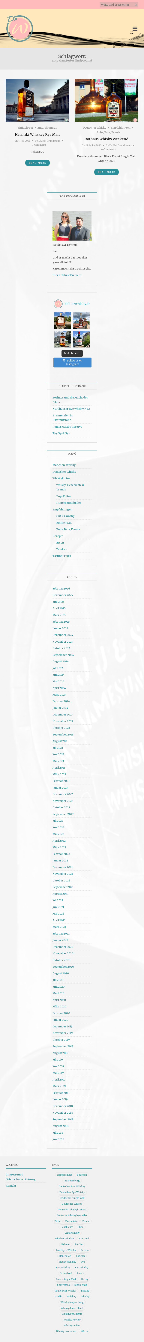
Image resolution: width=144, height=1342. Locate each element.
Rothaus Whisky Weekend (106, 139)
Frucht (86, 1221)
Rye (83, 1261)
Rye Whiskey (63, 1267)
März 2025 (59, 615)
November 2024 (62, 641)
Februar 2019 (60, 1093)
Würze (84, 1331)
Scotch (80, 1273)
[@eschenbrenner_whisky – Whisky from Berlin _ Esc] (62, 339)
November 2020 (62, 953)
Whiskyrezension (66, 1331)
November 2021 (62, 873)
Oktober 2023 (61, 728)
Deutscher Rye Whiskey (72, 1186)
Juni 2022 (58, 827)
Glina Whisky (72, 1232)
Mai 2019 (58, 1073)
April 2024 (59, 688)
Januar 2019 (60, 1099)
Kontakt (11, 1185)
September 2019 (62, 1046)
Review (85, 1250)
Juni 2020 (58, 986)
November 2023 (62, 721)
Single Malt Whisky (65, 1290)
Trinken (61, 549)
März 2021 (59, 927)
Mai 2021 (58, 913)
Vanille (58, 1296)
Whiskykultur (61, 478)
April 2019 (58, 1079)
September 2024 (63, 655)
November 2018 (62, 1112)
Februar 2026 (61, 588)
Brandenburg (72, 1180)
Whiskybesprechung (72, 1302)
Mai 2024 (58, 681)
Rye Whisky (81, 1267)
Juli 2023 (57, 748)
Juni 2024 (58, 674)
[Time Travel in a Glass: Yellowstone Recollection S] (81, 320)
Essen (60, 542)
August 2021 (60, 893)
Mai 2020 (58, 993)
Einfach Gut (25, 127)
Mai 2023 (58, 761)
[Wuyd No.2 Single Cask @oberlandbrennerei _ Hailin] (62, 320)
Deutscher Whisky (94, 127)
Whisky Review (72, 1319)
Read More (37, 162)
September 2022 (63, 814)
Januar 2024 (60, 708)
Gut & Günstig (65, 516)
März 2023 (59, 774)
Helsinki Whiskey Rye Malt (37, 134)
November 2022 (62, 801)
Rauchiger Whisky (66, 1250)
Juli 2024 (57, 668)
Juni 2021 (58, 907)
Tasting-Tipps (61, 556)
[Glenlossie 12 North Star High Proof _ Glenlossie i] (81, 339)
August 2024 (60, 661)
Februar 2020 (61, 1013)
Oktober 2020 (61, 960)
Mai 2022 (58, 834)
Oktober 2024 (61, 648)
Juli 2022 (57, 820)
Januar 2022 (60, 860)
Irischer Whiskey (64, 1238)
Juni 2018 (58, 1139)
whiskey (71, 1296)
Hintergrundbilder (68, 502)
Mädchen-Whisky (64, 465)
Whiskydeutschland (72, 1308)
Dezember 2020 (62, 947)
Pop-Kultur (63, 496)
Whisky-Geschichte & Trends (70, 487)
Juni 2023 (58, 754)
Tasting (85, 1290)
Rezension (65, 1256)
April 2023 (58, 767)
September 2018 (63, 1119)
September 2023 (63, 734)
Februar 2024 (61, 701)
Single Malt (80, 1284)
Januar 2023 (60, 787)
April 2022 (59, 840)
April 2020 (59, 1000)
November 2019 (62, 1033)
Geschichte (67, 1227)
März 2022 (59, 847)
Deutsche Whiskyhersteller (72, 1215)
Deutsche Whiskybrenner (72, 1209)
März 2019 (59, 1086)
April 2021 (58, 920)
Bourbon (82, 1174)
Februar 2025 (61, 621)
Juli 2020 (57, 980)
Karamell (84, 1238)
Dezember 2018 (62, 1106)
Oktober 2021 (61, 880)
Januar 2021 (60, 940)
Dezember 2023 (62, 714)
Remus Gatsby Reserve (67, 426)
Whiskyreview (72, 1325)
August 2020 (60, 973)
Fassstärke (71, 1221)
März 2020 (59, 1006)
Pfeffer (79, 1244)
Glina (80, 1227)
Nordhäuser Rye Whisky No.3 (71, 408)
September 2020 (63, 966)
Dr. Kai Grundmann (49, 140)
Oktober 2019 (61, 1039)
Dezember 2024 (62, 635)
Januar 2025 (60, 628)
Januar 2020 (60, 1019)
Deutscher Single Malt (72, 1198)
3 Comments (39, 144)
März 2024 (59, 694)
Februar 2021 (61, 933)
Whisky (85, 1296)
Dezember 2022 (62, 794)
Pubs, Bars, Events (108, 132)
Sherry (84, 1279)
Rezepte (57, 536)
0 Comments (108, 149)
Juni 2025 (58, 602)
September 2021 (63, 887)
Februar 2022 (61, 854)
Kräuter (65, 1244)
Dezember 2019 (62, 1026)
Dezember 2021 (62, 867)
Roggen (80, 1256)
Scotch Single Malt (66, 1279)
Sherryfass (63, 1284)
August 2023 (60, 741)
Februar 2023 (61, 781)
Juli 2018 (57, 1132)
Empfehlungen (47, 127)
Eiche (57, 1221)
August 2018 (60, 1126)
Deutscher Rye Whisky (72, 1192)
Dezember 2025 (62, 595)
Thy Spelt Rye (61, 433)
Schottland (66, 1273)
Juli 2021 (57, 900)
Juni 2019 (58, 1066)
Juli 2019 (57, 1059)
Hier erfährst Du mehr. (67, 275)
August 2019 (60, 1053)
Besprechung (64, 1174)
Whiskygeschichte (72, 1313)
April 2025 (59, 608)
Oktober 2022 (61, 807)
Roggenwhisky (67, 1261)
